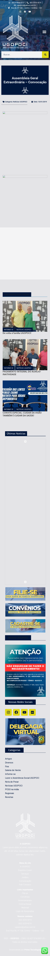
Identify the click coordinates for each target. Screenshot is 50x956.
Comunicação (25, 881)
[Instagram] (8, 712)
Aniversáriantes (25, 900)
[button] (44, 32)
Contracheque (25, 904)
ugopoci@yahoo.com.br (25, 927)
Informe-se (8, 330)
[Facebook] (16, 712)
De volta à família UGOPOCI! (17, 333)
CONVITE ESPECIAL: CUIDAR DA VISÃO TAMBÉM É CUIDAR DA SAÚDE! (22, 414)
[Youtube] (24, 712)
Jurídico (25, 877)
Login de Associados (25, 911)
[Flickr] (32, 712)
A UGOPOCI (25, 866)
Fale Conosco (25, 884)
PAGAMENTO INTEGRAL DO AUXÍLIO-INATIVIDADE (22, 373)
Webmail (25, 907)
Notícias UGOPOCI (20, 102)
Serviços (25, 874)
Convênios (25, 897)
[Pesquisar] (45, 54)
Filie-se (25, 893)
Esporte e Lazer (25, 870)
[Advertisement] (25, 253)
